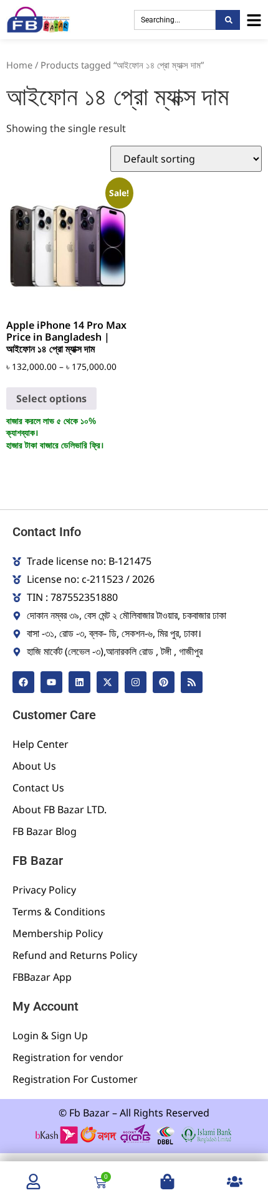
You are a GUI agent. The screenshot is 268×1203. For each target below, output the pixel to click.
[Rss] (192, 682)
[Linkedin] (79, 682)
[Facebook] (23, 682)
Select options (51, 398)
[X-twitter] (107, 682)
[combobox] (175, 20)
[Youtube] (51, 682)
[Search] (228, 20)
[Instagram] (135, 682)
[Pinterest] (164, 682)
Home (19, 65)
